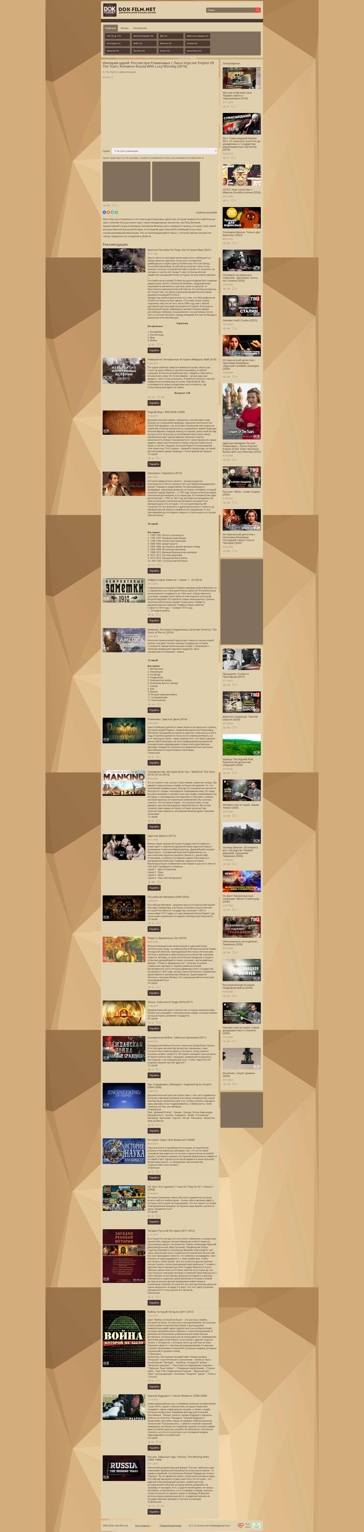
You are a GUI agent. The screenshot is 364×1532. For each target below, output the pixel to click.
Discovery (139, 51)
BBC (163, 36)
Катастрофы (113, 43)
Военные (165, 43)
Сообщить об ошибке (206, 212)
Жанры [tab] (125, 28)
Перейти (154, 350)
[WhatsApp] (116, 212)
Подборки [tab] (110, 28)
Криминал (113, 51)
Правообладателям (170, 1525)
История (192, 43)
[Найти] (258, 10)
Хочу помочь (142, 1525)
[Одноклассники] (108, 212)
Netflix (137, 43)
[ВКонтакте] (104, 212)
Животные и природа (197, 36)
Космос (165, 51)
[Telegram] (112, 212)
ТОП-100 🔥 (114, 36)
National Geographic (143, 36)
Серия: (106, 151)
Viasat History (194, 51)
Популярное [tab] (140, 28)
